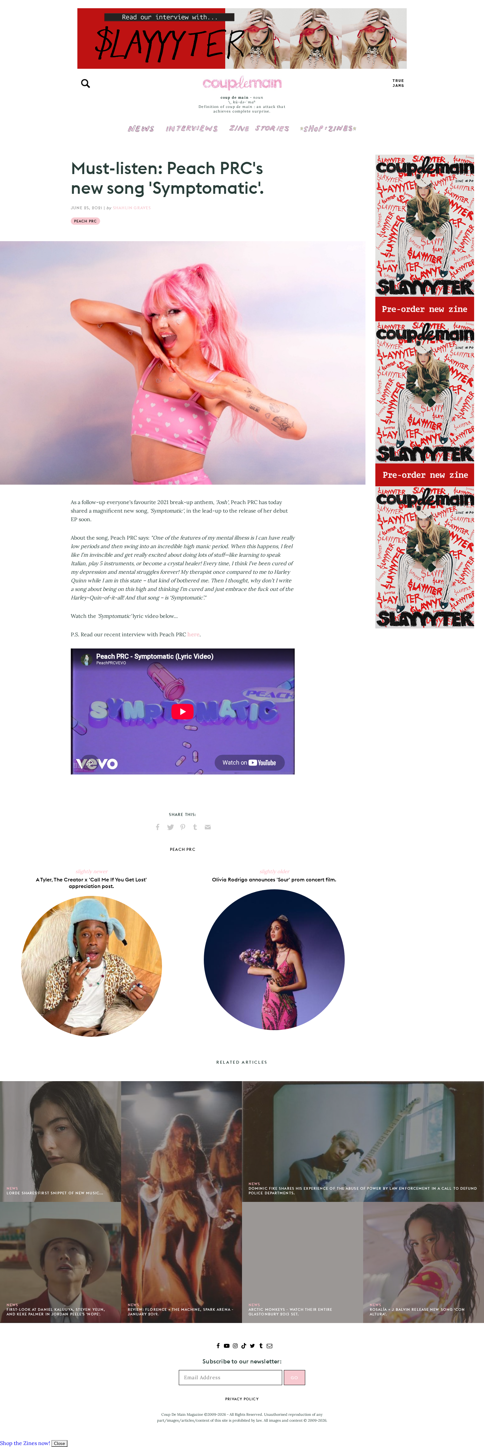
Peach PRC (85, 221)
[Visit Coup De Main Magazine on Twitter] (252, 1346)
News (141, 132)
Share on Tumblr (195, 827)
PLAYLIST (398, 83)
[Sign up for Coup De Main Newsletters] (269, 1346)
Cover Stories (259, 124)
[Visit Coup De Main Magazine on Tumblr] (261, 1346)
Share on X (170, 827)
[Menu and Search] (85, 83)
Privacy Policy (241, 1399)
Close (59, 1443)
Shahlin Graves (132, 207)
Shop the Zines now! (25, 1443)
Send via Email (207, 827)
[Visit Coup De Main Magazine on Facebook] (218, 1346)
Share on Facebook (157, 827)
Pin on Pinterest (182, 827)
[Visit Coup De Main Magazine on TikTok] (244, 1346)
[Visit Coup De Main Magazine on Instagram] (235, 1346)
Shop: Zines (328, 124)
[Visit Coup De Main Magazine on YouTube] (227, 1346)
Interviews (192, 124)
